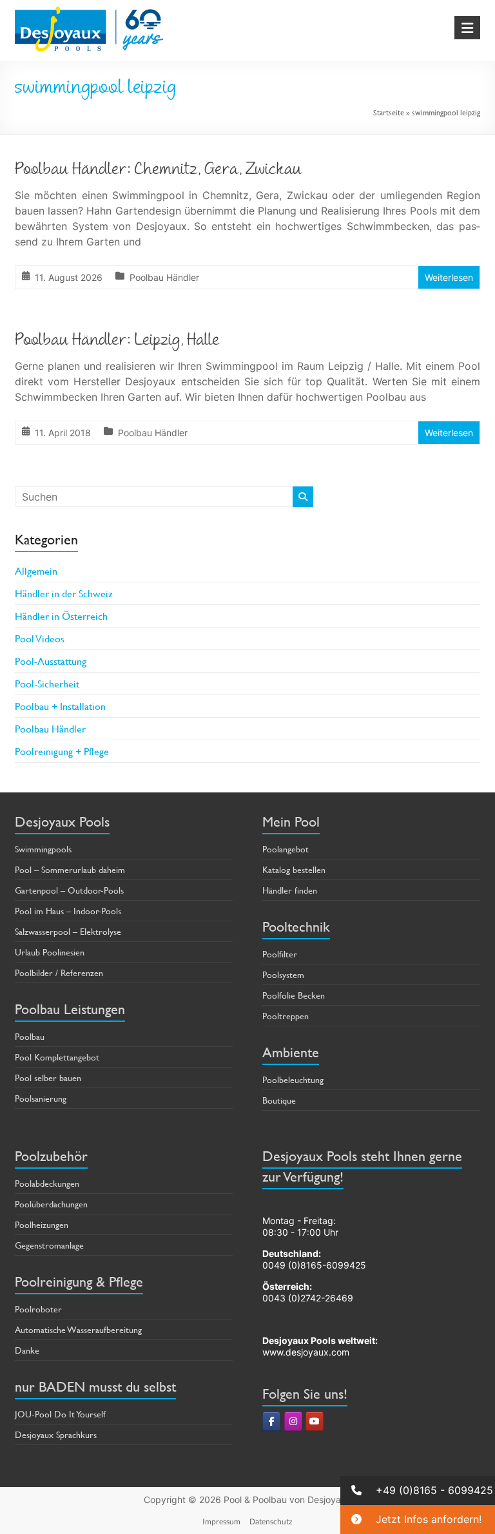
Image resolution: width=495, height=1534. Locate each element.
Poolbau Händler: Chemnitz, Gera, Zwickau (158, 170)
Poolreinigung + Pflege (62, 750)
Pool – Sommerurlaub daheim (70, 869)
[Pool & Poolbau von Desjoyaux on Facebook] (271, 1421)
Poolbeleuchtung (293, 1079)
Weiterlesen (449, 277)
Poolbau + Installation (60, 705)
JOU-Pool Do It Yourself (60, 1414)
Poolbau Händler (164, 277)
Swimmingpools (43, 849)
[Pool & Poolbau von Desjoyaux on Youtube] (315, 1421)
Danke (27, 1350)
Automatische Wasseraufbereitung (78, 1329)
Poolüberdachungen (51, 1204)
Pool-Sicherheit (47, 683)
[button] (417, 1490)
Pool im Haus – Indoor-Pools (68, 910)
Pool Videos (39, 638)
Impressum (221, 1521)
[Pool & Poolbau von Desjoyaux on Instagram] (293, 1421)
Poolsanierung (40, 1098)
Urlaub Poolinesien (49, 952)
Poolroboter (38, 1309)
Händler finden (289, 890)
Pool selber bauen (48, 1077)
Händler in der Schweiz (64, 593)
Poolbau (29, 1036)
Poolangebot (285, 849)
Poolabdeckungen (47, 1183)
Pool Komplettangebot (57, 1057)
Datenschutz (271, 1521)
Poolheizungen (41, 1224)
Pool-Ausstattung (50, 660)
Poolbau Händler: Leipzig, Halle (117, 341)
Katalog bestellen (293, 869)
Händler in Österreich (61, 615)
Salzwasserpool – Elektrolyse (68, 931)
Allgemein (36, 570)
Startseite (388, 112)
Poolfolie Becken (293, 995)
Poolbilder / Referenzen (59, 972)
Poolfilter (279, 954)
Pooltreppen (285, 1015)
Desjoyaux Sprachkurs (56, 1434)
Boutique (279, 1100)
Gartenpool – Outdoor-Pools (69, 890)
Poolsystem (283, 974)
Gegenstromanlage (49, 1245)
